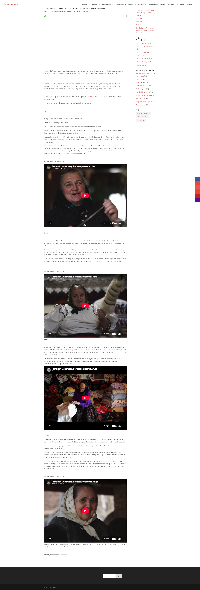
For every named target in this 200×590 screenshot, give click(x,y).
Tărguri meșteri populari (144, 102)
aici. (64, 161)
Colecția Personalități (143, 59)
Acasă (84, 4)
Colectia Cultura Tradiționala (145, 46)
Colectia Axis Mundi (142, 43)
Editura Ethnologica (142, 62)
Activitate (120, 4)
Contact (171, 4)
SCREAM (55, 587)
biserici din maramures (143, 113)
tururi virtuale (141, 120)
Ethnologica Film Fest (184, 4)
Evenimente (106, 4)
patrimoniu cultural (142, 117)
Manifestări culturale (71, 11)
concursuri (139, 79)
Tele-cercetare (141, 105)
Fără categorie (141, 65)
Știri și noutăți (83, 11)
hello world (139, 18)
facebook (90, 97)
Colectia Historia (141, 52)
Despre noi (93, 4)
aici (71, 364)
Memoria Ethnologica (157, 4)
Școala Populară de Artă (137, 4)
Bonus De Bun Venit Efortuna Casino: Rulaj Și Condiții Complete (146, 12)
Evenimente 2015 (142, 86)
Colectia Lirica (140, 55)
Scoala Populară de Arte (144, 95)
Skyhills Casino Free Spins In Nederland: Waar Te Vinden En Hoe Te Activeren (145, 30)
